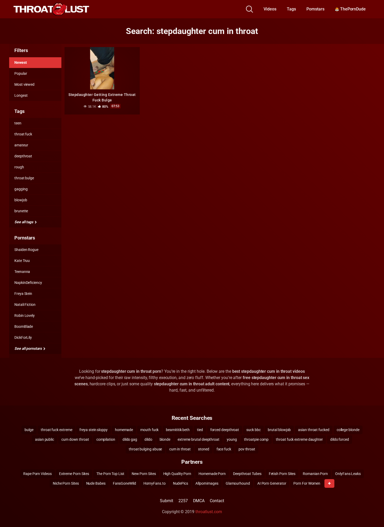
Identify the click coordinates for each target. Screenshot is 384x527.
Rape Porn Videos (37, 474)
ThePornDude (352, 9)
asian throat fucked (313, 430)
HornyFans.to (154, 483)
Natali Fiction (25, 304)
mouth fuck (149, 430)
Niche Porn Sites (66, 483)
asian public (44, 439)
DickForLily (23, 337)
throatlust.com (208, 511)
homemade (124, 430)
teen (17, 123)
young (232, 439)
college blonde (348, 430)
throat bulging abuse (145, 449)
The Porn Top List (110, 474)
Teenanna (22, 272)
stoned (203, 449)
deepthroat (23, 156)
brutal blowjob (279, 430)
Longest (20, 95)
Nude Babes (96, 483)
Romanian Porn (315, 474)
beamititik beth (178, 430)
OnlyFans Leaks (348, 474)
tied (200, 430)
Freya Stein (23, 293)
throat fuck (23, 134)
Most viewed (24, 84)
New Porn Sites (144, 474)
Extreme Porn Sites (74, 474)
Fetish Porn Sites (282, 474)
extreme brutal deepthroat (198, 439)
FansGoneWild (124, 483)
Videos (270, 9)
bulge (29, 430)
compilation (105, 439)
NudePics (180, 483)
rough (19, 167)
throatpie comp (256, 439)
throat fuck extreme (56, 430)
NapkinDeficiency (28, 282)
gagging (20, 189)
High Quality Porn (177, 474)
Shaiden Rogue (26, 250)
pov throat (246, 449)
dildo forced (339, 439)
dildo (148, 439)
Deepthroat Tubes (247, 474)
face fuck (224, 449)
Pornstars (315, 9)
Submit (166, 500)
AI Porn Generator (271, 483)
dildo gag (130, 439)
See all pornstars (28, 348)
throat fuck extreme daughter (299, 439)
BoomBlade (23, 326)
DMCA (199, 500)
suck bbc (253, 430)
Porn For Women (306, 483)
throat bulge (24, 178)
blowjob (20, 200)
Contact (217, 500)
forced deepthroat (224, 430)
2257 (183, 500)
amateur (21, 145)
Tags (291, 9)
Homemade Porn (212, 474)
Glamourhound (238, 483)
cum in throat (180, 449)
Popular (20, 73)
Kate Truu (22, 261)
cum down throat (75, 439)
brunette (21, 211)
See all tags (24, 222)
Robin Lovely (24, 315)
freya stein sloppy (93, 430)
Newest (20, 62)
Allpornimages (206, 483)
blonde (165, 439)
